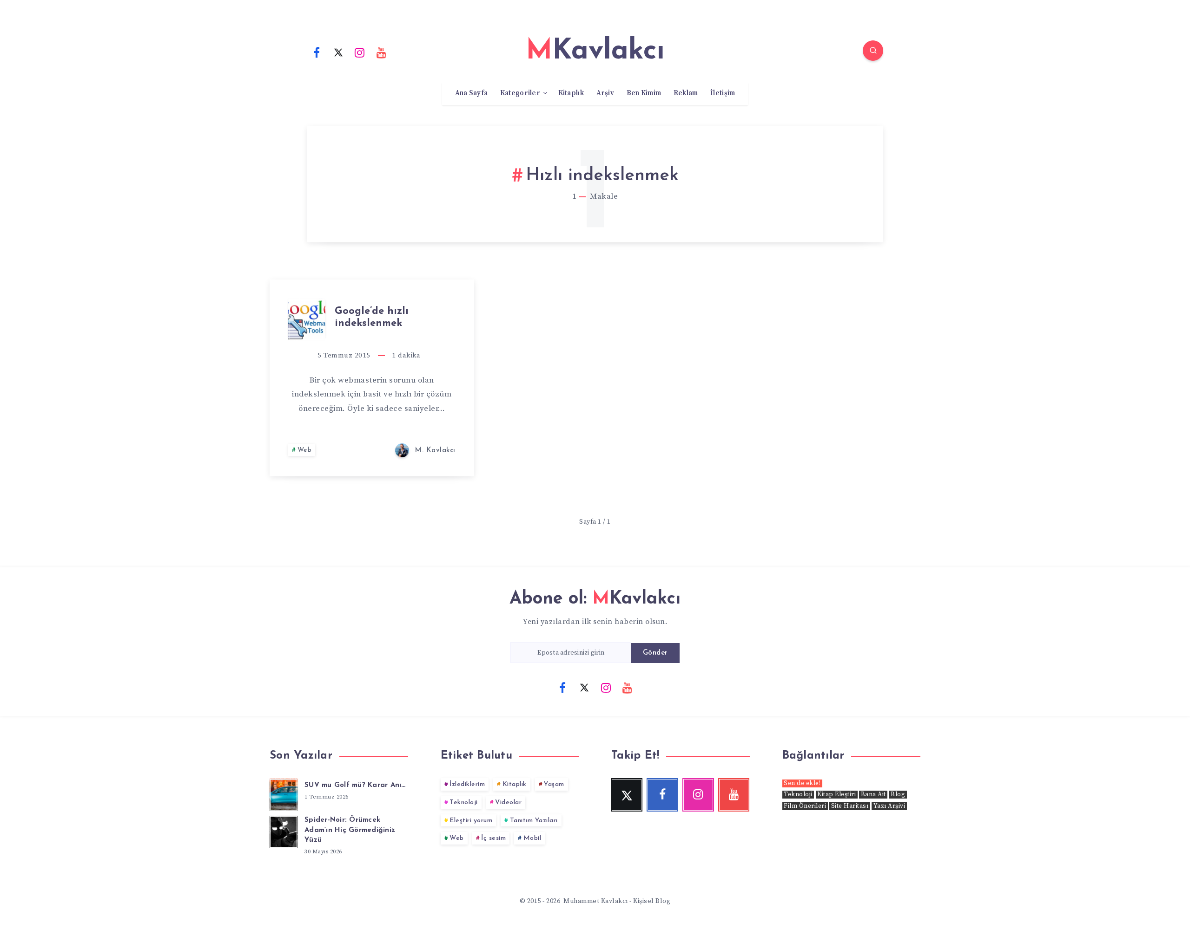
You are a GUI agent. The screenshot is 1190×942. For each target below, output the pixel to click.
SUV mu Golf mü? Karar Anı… (355, 785)
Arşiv (605, 93)
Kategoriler (520, 93)
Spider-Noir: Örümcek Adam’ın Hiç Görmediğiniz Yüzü (349, 830)
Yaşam (554, 784)
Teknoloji (464, 802)
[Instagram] (360, 52)
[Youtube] (381, 52)
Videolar (508, 802)
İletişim (722, 93)
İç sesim (493, 838)
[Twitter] (338, 52)
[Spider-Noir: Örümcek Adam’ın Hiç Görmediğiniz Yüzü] (284, 830)
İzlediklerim (467, 784)
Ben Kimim (644, 93)
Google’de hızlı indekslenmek (372, 317)
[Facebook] (316, 52)
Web (305, 450)
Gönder (655, 653)
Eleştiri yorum (471, 820)
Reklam (686, 93)
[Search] (873, 50)
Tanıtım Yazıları (534, 820)
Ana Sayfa (471, 93)
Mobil (532, 838)
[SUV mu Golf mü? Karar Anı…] (284, 793)
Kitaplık (571, 93)
